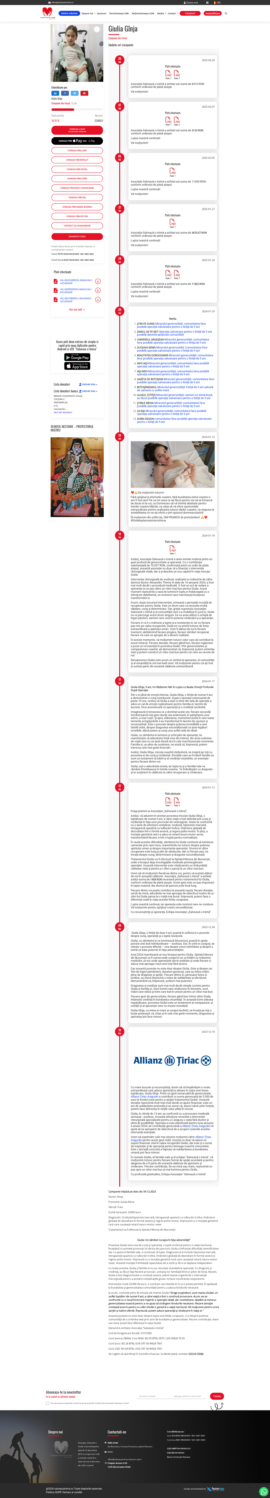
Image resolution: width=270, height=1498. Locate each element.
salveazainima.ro (63, 1488)
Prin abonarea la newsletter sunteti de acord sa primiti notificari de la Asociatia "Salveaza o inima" (89, 1403)
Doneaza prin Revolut (77, 160)
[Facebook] (207, 2)
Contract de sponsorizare (77, 225)
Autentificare (213, 13)
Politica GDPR (53, 1492)
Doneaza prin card (77, 150)
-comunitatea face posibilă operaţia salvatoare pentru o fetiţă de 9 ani (174, 420)
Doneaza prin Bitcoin (77, 216)
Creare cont (192, 2)
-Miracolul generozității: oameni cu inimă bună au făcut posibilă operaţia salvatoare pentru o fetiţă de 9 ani (174, 396)
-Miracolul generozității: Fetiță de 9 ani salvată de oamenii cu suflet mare (175, 388)
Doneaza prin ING (77, 197)
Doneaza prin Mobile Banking (77, 207)
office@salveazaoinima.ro (119, 1459)
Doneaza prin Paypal (77, 169)
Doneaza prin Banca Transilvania (77, 188)
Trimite (217, 1396)
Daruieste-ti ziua (77, 236)
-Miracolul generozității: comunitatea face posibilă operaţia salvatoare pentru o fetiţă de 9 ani (171, 325)
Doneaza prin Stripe (77, 178)
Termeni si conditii (72, 1492)
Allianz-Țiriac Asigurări (144, 1096)
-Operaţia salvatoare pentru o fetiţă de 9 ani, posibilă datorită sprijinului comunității (174, 333)
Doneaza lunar (77, 130)
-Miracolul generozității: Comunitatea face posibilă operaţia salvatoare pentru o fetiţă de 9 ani (172, 349)
